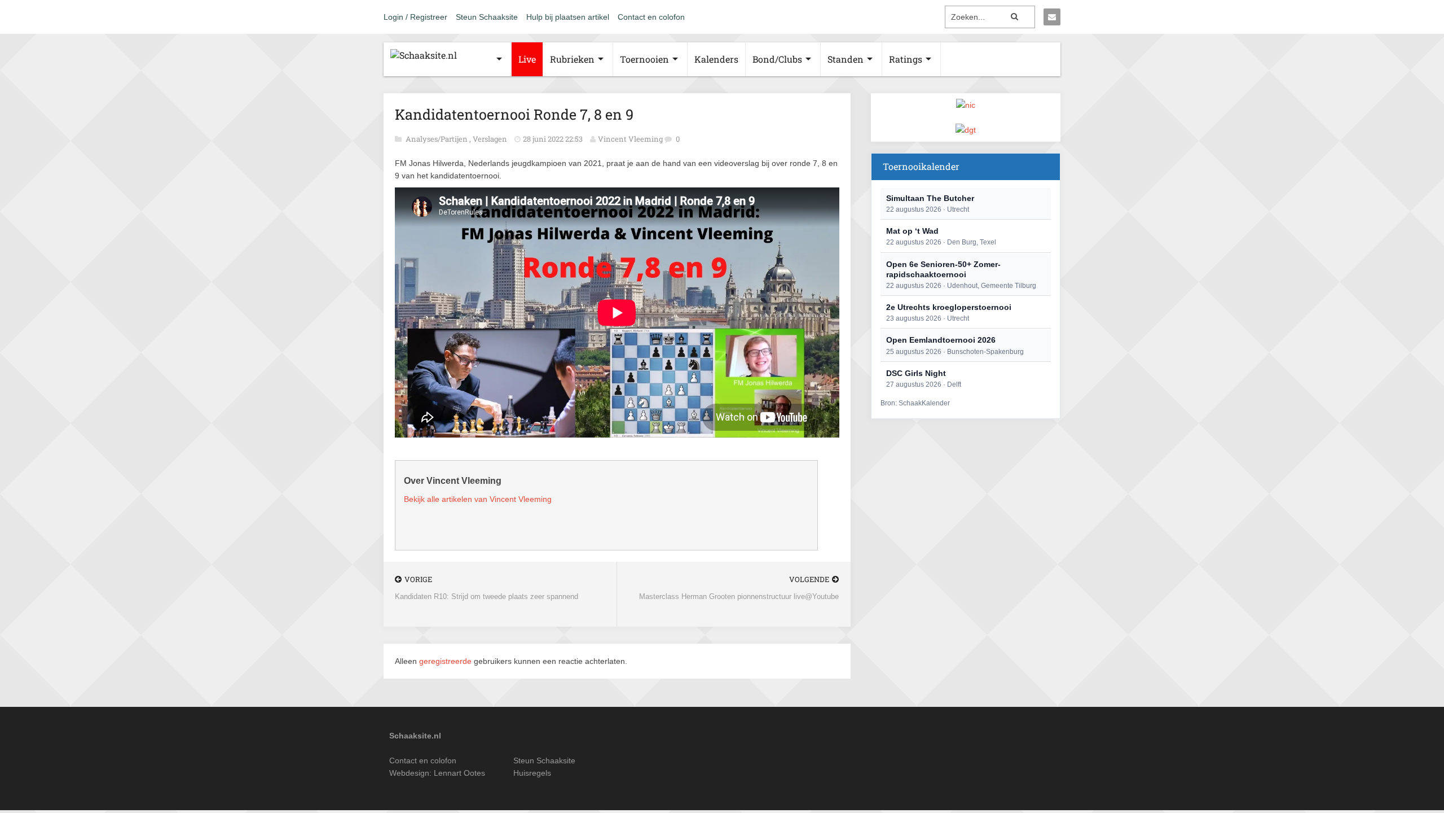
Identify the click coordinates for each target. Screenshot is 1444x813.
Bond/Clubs (777, 59)
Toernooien (644, 59)
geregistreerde (446, 661)
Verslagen (491, 139)
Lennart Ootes (459, 772)
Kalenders (716, 59)
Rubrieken (572, 59)
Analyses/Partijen (437, 139)
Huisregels (532, 772)
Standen (845, 59)
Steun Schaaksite (487, 16)
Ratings (905, 59)
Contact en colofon (651, 16)
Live (527, 59)
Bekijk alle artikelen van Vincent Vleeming (478, 499)
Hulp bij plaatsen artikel (567, 16)
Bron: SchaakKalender (915, 403)
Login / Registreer (415, 16)
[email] (1052, 16)
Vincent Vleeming (630, 139)
